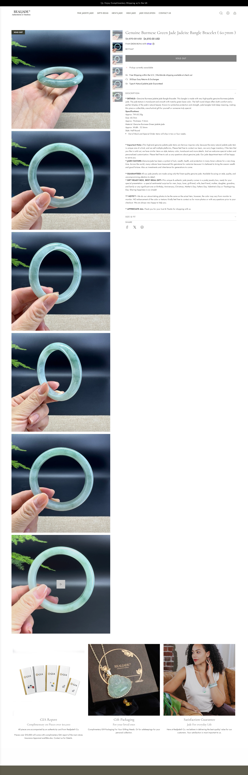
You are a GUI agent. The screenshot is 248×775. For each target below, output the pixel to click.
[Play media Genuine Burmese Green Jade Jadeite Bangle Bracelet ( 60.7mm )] (61, 584)
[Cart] (234, 13)
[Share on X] (134, 227)
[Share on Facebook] (127, 227)
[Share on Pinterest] (142, 227)
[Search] (221, 13)
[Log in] (227, 13)
